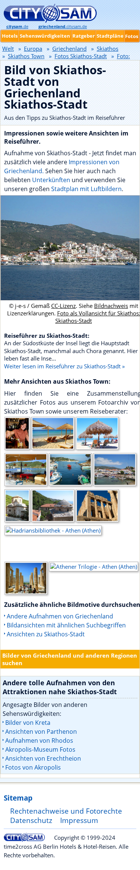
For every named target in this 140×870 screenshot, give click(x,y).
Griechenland (69, 48)
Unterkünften (52, 180)
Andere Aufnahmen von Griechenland (60, 616)
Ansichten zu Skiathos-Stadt (46, 634)
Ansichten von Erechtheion (43, 758)
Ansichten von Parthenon (41, 731)
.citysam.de (62, 26)
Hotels (10, 35)
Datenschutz (31, 820)
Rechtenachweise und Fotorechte (66, 811)
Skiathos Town (26, 56)
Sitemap (18, 797)
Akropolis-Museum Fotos (40, 749)
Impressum (79, 820)
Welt (8, 48)
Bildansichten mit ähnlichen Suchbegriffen (66, 625)
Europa (33, 48)
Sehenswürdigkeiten (45, 35)
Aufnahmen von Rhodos (39, 740)
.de (17, 26)
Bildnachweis (111, 305)
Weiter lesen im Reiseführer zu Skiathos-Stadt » (64, 366)
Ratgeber (83, 35)
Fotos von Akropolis (33, 767)
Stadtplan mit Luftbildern (86, 189)
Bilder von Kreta (27, 722)
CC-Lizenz (63, 305)
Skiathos (107, 48)
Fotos (131, 36)
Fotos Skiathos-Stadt (81, 56)
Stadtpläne (110, 35)
